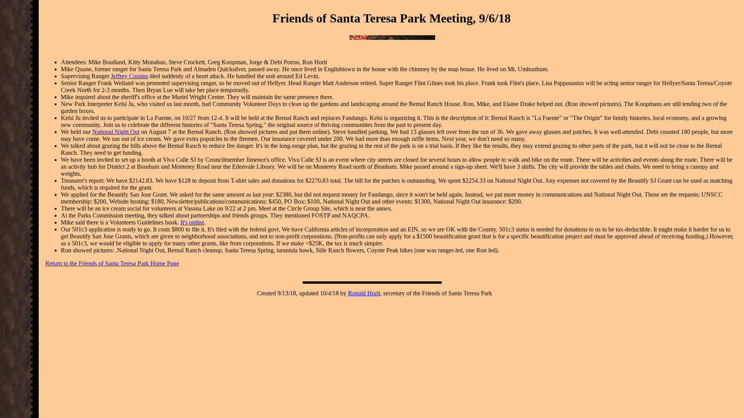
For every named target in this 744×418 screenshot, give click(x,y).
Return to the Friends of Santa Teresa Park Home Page (112, 263)
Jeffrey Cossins (129, 76)
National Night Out (116, 131)
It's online (192, 222)
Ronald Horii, (365, 293)
